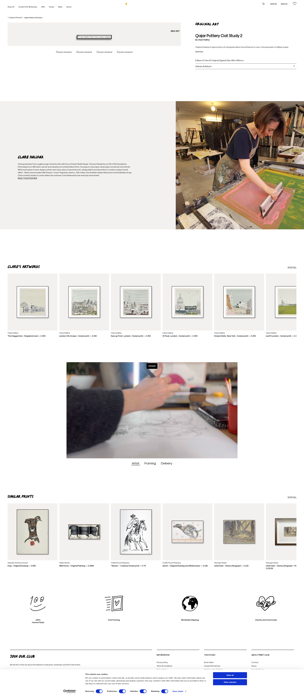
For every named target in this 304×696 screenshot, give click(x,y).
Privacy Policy (162, 662)
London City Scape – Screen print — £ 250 (78, 336)
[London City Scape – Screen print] (84, 317)
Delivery (166, 463)
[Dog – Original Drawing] (32, 553)
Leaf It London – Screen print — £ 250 (282, 336)
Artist (135, 463)
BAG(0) (284, 3)
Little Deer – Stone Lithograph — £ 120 (231, 565)
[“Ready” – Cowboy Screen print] (136, 553)
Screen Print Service (212, 666)
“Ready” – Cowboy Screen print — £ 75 (128, 565)
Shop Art (11, 7)
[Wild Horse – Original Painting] (84, 539)
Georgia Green (220, 563)
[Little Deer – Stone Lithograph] (239, 543)
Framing (150, 463)
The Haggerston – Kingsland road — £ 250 (26, 336)
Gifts (43, 7)
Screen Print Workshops (28, 7)
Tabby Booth (64, 563)
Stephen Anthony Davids (18, 563)
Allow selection (230, 682)
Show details (177, 691)
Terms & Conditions (164, 666)
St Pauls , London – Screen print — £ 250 (180, 336)
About (68, 7)
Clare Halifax (204, 39)
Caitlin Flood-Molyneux (120, 563)
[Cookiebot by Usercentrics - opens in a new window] (69, 691)
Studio (51, 7)
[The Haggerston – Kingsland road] (32, 317)
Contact (255, 662)
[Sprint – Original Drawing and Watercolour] (187, 542)
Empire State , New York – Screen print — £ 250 (235, 336)
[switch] (122, 691)
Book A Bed (208, 662)
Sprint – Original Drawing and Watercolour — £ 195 (185, 565)
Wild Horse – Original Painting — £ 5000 (76, 565)
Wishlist (294, 3)
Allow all (230, 675)
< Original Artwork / (15, 17)
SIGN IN (273, 3)
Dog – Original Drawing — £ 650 (22, 565)
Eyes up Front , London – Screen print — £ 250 (131, 336)
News (60, 7)
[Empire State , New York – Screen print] (239, 317)
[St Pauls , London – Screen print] (187, 317)
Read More (199, 51)
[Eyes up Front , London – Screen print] (136, 317)
